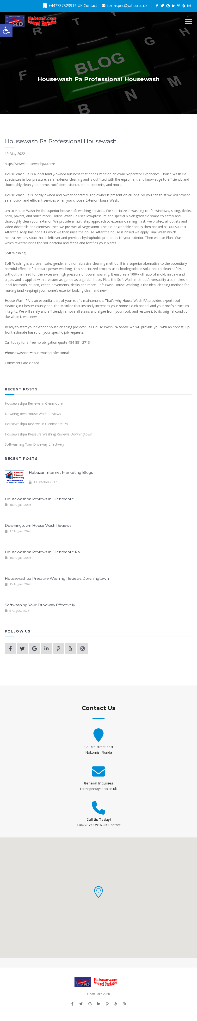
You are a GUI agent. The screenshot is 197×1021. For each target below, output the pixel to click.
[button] (98, 892)
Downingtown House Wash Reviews (33, 413)
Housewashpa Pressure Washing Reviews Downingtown (48, 434)
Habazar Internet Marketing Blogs (61, 472)
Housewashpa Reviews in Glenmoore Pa (36, 424)
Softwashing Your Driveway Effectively (34, 444)
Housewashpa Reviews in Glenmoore (34, 403)
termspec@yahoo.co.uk (127, 5)
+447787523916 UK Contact (72, 5)
